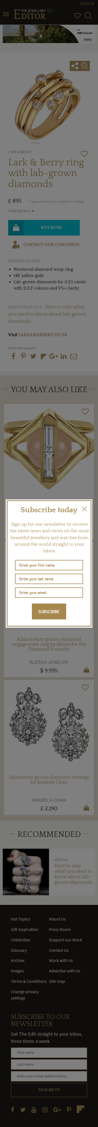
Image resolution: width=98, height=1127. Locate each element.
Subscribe (49, 611)
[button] (84, 509)
